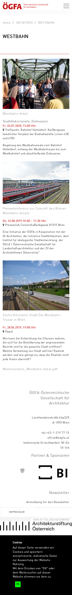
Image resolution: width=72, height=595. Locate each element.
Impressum (17, 512)
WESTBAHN (46, 23)
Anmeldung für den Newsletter (47, 502)
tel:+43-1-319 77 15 (55, 432)
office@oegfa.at (58, 437)
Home (7, 23)
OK (17, 584)
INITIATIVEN (24, 23)
